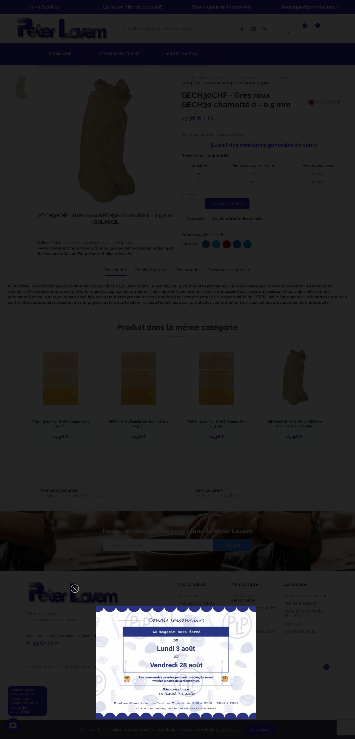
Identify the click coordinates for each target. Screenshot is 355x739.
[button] (75, 589)
